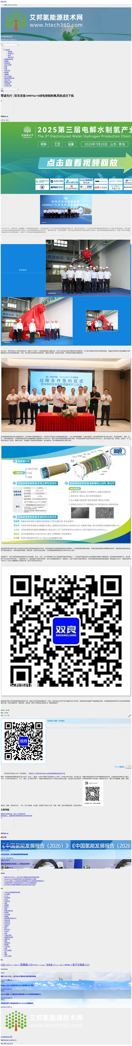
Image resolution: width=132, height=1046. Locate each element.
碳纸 (62, 965)
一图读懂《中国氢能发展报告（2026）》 (14, 845)
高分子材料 (7, 65)
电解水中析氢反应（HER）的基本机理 (13, 814)
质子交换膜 (7, 76)
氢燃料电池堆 (8, 59)
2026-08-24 (4, 980)
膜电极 (6, 72)
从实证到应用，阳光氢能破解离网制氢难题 (14, 854)
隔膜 (5, 954)
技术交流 (7, 70)
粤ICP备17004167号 (7, 1043)
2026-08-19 (4, 989)
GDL (5, 964)
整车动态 (11, 57)
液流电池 (7, 63)
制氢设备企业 (8, 910)
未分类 (6, 931)
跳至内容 (3, 1)
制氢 (5, 67)
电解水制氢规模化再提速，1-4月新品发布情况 (15, 864)
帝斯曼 (51, 965)
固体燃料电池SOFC (10, 918)
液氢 (5, 941)
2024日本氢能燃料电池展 (12, 892)
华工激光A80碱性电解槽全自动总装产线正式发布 (20, 884)
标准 (5, 933)
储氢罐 (6, 74)
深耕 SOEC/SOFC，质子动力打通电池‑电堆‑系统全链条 (21, 877)
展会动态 (7, 920)
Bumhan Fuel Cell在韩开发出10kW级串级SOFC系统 (20, 879)
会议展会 (7, 901)
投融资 (10, 51)
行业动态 (7, 49)
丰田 (12, 965)
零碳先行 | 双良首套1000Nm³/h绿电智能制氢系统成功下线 (47, 773)
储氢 (5, 903)
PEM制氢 (7, 897)
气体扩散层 (7, 935)
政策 (9, 55)
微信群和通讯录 (9, 78)
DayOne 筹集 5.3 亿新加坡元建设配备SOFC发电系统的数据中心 (24, 881)
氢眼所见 (7, 939)
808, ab (6, 116)
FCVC (6, 896)
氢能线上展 (7, 82)
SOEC (6, 899)
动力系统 (7, 914)
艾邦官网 (7, 84)
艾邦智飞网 (7, 85)
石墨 (57, 965)
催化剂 (6, 907)
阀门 (5, 952)
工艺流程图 (43, 965)
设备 (5, 68)
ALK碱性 (7, 894)
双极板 (6, 61)
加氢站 (6, 912)
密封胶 (36, 965)
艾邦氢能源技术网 (6, 36)
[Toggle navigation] (1, 43)
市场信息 (11, 53)
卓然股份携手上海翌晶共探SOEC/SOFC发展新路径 (20, 883)
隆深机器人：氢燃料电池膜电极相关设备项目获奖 (16, 815)
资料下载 (7, 80)
